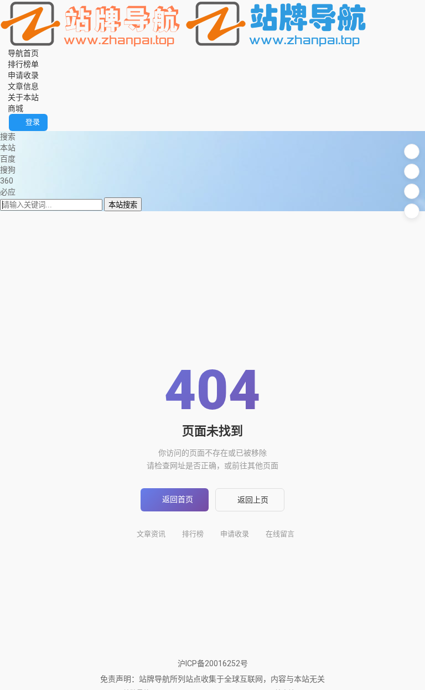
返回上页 (252, 499)
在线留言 (280, 534)
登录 (32, 122)
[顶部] (411, 211)
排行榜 (193, 534)
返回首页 (177, 499)
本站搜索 (122, 205)
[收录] (411, 191)
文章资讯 (151, 534)
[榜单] (411, 171)
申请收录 (234, 534)
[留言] (411, 151)
